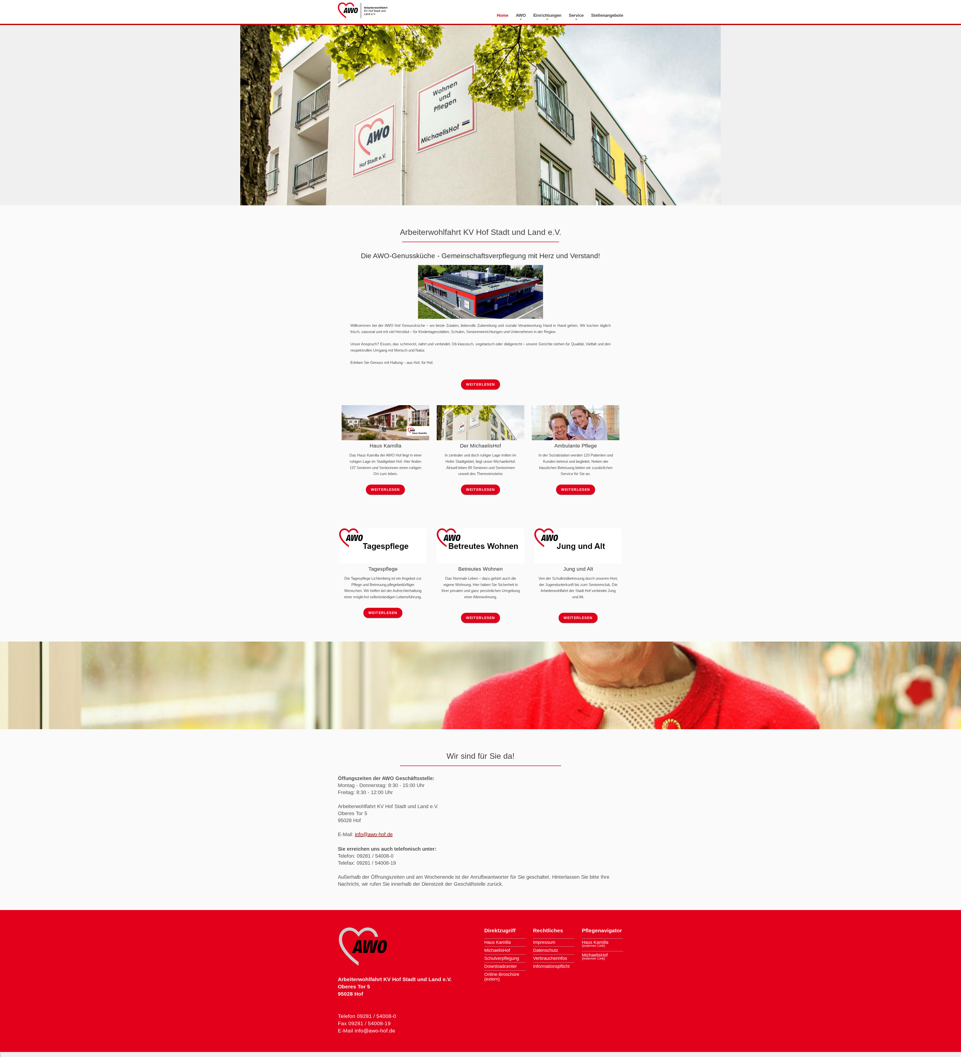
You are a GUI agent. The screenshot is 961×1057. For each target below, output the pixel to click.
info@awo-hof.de (374, 834)
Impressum (544, 942)
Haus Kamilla (497, 942)
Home (502, 15)
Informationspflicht (551, 966)
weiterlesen (480, 384)
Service (576, 15)
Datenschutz (545, 950)
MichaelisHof (497, 950)
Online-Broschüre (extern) (501, 977)
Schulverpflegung (501, 958)
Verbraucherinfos (550, 958)
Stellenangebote (607, 15)
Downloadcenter (500, 966)
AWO (521, 15)
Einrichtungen (547, 15)
